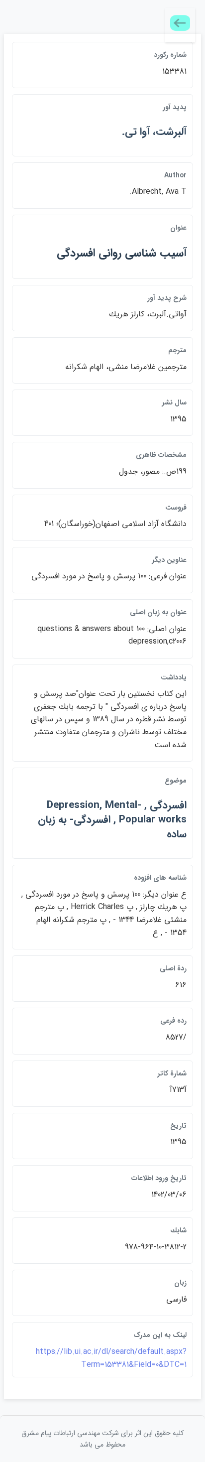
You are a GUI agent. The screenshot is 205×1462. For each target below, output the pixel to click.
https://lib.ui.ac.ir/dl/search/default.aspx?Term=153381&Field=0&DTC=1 (111, 1358)
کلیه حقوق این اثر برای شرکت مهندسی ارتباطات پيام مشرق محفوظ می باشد (102, 1439)
